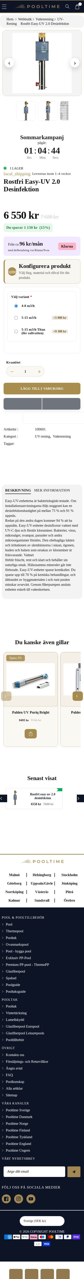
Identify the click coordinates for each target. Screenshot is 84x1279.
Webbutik (25, 19)
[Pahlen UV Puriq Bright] (31, 679)
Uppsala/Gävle (42, 883)
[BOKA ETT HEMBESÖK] (31, 1274)
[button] (6, 6)
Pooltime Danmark (19, 1117)
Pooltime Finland (18, 1130)
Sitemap (11, 1095)
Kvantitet (13, 362)
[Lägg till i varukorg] (31, 733)
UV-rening (42, 436)
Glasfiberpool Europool (22, 1026)
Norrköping (14, 892)
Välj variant (20, 297)
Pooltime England (18, 1144)
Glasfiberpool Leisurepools (25, 1033)
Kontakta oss (15, 1055)
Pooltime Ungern (18, 1150)
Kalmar (14, 900)
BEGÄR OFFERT (16, 1274)
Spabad (11, 978)
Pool (9, 924)
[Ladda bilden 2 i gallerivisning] (48, 111)
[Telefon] (47, 1274)
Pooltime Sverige (18, 1110)
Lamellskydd (15, 1020)
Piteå (69, 892)
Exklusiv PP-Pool (18, 958)
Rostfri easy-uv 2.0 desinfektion (42, 796)
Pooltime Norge (17, 1123)
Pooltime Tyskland (19, 1137)
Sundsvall (41, 900)
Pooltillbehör (15, 1040)
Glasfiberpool (15, 971)
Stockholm (69, 875)
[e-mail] (63, 1274)
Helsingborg (42, 875)
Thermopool (14, 931)
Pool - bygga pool (18, 951)
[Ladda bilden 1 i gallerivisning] (26, 111)
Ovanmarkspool (17, 944)
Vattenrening (45, 19)
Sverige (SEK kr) (35, 1221)
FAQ (9, 1075)
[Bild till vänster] (11, 111)
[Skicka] (73, 1171)
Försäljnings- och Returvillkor (27, 1061)
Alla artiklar (14, 1088)
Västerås (41, 892)
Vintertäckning (16, 1013)
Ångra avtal (14, 1068)
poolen (65, 580)
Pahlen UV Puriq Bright (30, 712)
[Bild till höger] (73, 111)
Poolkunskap (15, 1082)
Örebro (69, 900)
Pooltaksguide (16, 991)
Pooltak (11, 938)
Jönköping (69, 883)
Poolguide (13, 985)
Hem (10, 19)
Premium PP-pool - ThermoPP (27, 965)
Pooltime (57, 1231)
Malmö (14, 875)
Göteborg (14, 883)
